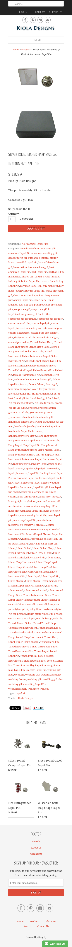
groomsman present (41, 412)
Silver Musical (16, 581)
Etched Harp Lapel (39, 346)
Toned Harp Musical (27, 642)
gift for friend (51, 398)
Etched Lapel (33, 361)
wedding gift (34, 679)
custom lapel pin (41, 323)
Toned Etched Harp (44, 623)
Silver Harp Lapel (46, 562)
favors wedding (17, 389)
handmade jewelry (24, 426)
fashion (17, 375)
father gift (45, 379)
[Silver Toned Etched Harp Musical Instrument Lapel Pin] (36, 79)
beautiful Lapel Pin (26, 262)
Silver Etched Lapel (41, 553)
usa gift (51, 665)
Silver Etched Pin (35, 557)
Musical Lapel (34, 534)
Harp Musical (49, 445)
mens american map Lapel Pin (40, 506)
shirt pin (52, 543)
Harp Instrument (47, 435)
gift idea (28, 403)
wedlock (44, 688)
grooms (32, 407)
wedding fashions (51, 674)
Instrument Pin (21, 464)
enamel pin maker (18, 342)
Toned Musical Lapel (33, 660)
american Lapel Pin (19, 253)
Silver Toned (15, 590)
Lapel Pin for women (20, 487)
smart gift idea (45, 604)
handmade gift (44, 417)
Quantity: (14, 213)
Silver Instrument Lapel (35, 571)
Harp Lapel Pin (31, 445)
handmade (29, 417)
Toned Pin (19, 665)
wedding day (32, 674)
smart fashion (16, 604)
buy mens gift (50, 286)
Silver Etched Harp (43, 548)
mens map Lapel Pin (24, 520)
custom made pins (30, 328)
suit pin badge (44, 618)
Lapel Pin (29, 468)
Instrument (14, 459)
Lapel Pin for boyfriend (42, 473)
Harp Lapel (15, 445)
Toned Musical (28, 656)
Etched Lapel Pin (51, 361)
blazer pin (27, 276)
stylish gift (19, 609)
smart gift (30, 604)
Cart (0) (40, 12)
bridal (38, 276)
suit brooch (55, 614)
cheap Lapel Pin (23, 300)
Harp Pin (34, 454)
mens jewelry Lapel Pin (33, 515)
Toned (12, 623)
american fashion (30, 248)
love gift (56, 496)
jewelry (35, 464)
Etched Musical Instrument (41, 365)
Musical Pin (14, 538)
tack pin (57, 618)
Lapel (44, 464)
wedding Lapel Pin (35, 684)
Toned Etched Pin (44, 632)
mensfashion (44, 520)
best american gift (38, 267)
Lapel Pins (42, 244)
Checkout (55, 12)
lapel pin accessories (47, 468)
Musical (40, 524)
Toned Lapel (41, 651)
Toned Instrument (18, 646)
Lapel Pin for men (38, 478)
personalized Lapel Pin (44, 538)
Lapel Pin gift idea (43, 487)
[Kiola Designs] (36, 28)
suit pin (31, 618)
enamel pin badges (47, 337)
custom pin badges (18, 332)
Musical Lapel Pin (53, 534)
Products (25, 49)
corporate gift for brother (36, 314)
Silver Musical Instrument (39, 581)
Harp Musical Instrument (22, 449)
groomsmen (15, 417)
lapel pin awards (17, 473)
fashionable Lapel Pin (26, 379)
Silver (11, 548)
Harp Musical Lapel (49, 449)
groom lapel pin (17, 407)
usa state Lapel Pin (36, 670)
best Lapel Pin (39, 272)
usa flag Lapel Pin (36, 665)
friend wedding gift (19, 393)
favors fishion (36, 384)
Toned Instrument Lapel (43, 646)
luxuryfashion (28, 501)
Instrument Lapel (32, 459)
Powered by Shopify (36, 937)
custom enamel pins (19, 323)
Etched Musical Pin (43, 370)
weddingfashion (17, 688)
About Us (36, 847)
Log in (23, 12)
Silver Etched (23, 548)
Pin (60, 538)
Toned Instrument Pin (20, 651)
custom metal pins (52, 328)
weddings (33, 688)
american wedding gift (44, 253)
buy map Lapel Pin (31, 286)
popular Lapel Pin (18, 543)
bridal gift (14, 281)
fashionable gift (31, 375)
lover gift (13, 501)
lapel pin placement (32, 492)
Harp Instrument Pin (47, 440)
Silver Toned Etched (35, 590)
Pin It (27, 708)
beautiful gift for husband (23, 257)
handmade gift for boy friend (25, 421)
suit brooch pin (17, 618)
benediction (20, 267)
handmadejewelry (18, 435)
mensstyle (29, 524)
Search (36, 841)
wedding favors (17, 679)
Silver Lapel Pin (50, 576)
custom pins (37, 332)
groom (58, 403)
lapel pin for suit (24, 482)
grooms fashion (47, 407)
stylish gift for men (37, 614)
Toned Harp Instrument (29, 637)
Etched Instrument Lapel (36, 356)
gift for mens (15, 403)
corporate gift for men (50, 318)
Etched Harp (46, 342)
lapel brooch (15, 468)
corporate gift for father (22, 318)
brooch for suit (49, 281)
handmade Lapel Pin (48, 426)
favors (24, 384)
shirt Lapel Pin (38, 543)
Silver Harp (53, 557)
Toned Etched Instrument (22, 627)
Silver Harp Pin (41, 567)
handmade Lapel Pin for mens (25, 431)
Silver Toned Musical (28, 599)
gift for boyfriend (32, 398)
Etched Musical (16, 365)
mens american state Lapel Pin (25, 510)
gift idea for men (43, 403)
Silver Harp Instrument (21, 562)
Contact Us (36, 853)
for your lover (47, 389)
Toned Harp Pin (49, 642)
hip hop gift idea (50, 454)
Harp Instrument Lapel (21, 440)
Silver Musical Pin (35, 585)
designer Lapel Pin (24, 337)
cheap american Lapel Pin (28, 295)
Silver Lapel (33, 576)
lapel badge (55, 464)
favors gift (51, 384)
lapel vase (45, 496)
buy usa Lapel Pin (34, 290)
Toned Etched (24, 623)
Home (19, 921)
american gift (48, 248)
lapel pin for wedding (47, 482)
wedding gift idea (53, 679)
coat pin (23, 304)
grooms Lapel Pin (18, 412)
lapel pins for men (27, 496)
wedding (19, 674)
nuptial (26, 538)
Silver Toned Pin (50, 599)
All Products (28, 244)
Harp (33, 435)
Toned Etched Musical (20, 632)
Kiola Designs (25, 698)
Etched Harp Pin (34, 351)
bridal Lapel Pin (30, 281)
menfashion (15, 506)
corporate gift (22, 309)
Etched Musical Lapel (20, 370)
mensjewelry (15, 524)
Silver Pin (51, 585)
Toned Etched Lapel (49, 627)
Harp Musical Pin (18, 454)
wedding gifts (16, 684)
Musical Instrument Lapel (36, 529)
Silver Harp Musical (19, 567)
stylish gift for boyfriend (40, 609)
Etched (34, 342)
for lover (32, 389)
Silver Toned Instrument (30, 595)
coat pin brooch (38, 304)
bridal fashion (51, 276)
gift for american (41, 393)
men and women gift (49, 501)
